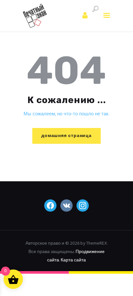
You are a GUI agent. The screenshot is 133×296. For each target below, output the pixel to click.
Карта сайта (73, 260)
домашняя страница (66, 136)
